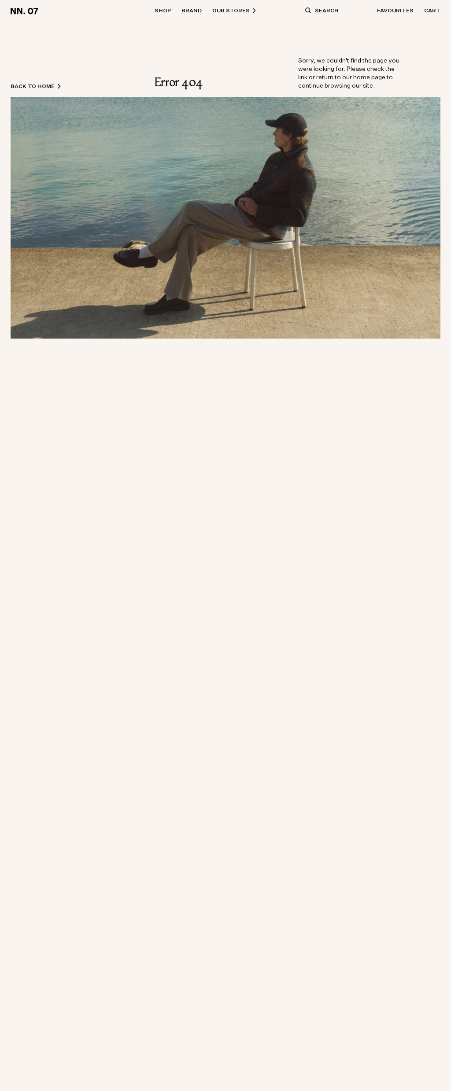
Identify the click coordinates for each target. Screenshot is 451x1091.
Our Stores (231, 10)
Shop (163, 10)
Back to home (33, 86)
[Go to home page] (26, 11)
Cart (432, 10)
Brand (191, 10)
